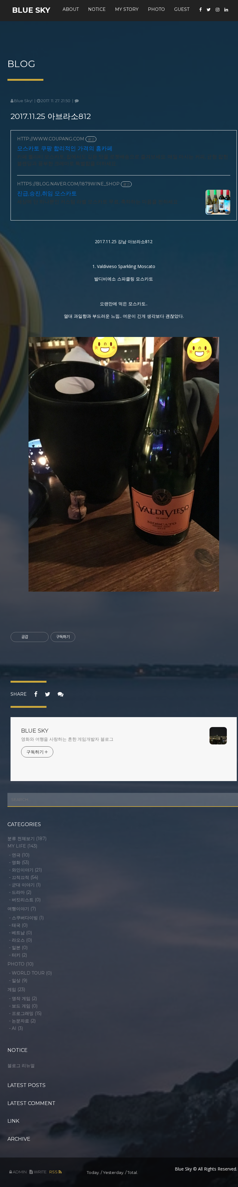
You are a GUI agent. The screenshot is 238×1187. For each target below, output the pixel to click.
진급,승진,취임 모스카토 (47, 193)
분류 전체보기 (26, 838)
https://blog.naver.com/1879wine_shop (68, 184)
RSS (54, 1171)
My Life (22, 846)
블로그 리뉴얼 (21, 1065)
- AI (16, 1028)
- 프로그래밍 (25, 1013)
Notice (97, 9)
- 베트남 (20, 932)
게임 (16, 989)
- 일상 (18, 980)
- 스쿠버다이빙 (26, 918)
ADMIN (19, 1171)
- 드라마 (20, 892)
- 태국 (18, 925)
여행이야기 (21, 909)
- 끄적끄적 (23, 877)
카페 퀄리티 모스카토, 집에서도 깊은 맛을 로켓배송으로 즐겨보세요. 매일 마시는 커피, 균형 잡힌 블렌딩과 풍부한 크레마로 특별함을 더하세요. (122, 160)
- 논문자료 (22, 1021)
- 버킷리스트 (25, 900)
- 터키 (18, 955)
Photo (156, 9)
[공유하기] (34, 637)
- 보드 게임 (23, 1006)
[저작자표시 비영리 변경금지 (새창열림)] (83, 636)
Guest (181, 9)
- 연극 (19, 855)
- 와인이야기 (25, 870)
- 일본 (18, 947)
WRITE (39, 1171)
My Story (127, 9)
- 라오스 (20, 940)
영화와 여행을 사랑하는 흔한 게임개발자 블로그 (67, 739)
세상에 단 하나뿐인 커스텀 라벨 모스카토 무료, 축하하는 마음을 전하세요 (97, 202)
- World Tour (30, 973)
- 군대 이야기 (25, 885)
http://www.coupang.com (50, 139)
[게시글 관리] (42, 637)
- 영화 (19, 862)
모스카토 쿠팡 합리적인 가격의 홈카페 (64, 148)
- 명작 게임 (23, 998)
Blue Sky (31, 10)
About (71, 9)
